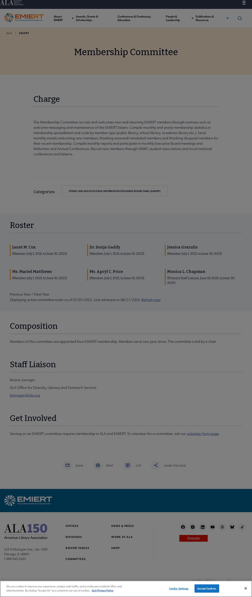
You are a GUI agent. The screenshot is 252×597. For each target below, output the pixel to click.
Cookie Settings (179, 588)
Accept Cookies (206, 588)
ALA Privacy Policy (102, 590)
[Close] (245, 588)
